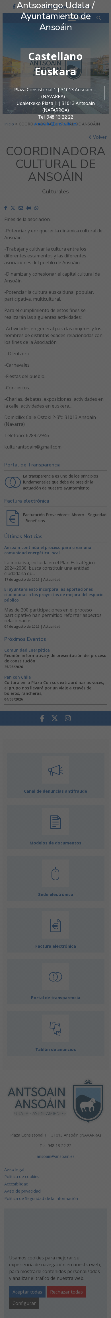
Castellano (55, 56)
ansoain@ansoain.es (55, 124)
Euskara (55, 71)
